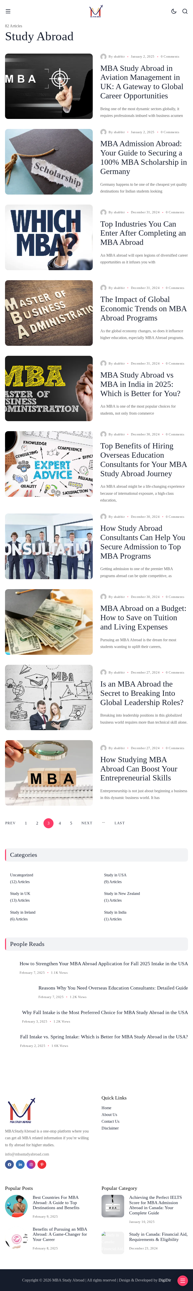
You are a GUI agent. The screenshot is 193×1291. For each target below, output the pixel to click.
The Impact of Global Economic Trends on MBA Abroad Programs (143, 308)
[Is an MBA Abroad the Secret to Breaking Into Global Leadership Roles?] (49, 697)
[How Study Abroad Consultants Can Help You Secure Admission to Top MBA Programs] (49, 546)
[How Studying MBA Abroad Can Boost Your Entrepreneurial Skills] (49, 773)
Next (86, 823)
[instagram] (31, 1164)
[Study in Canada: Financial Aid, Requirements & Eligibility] (113, 1243)
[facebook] (9, 1164)
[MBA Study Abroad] (96, 11)
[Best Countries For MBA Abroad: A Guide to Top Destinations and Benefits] (16, 1206)
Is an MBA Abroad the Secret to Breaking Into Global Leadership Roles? (141, 693)
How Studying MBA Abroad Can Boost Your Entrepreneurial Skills (138, 768)
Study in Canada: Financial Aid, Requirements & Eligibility (158, 1237)
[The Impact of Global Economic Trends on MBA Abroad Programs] (49, 313)
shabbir (119, 56)
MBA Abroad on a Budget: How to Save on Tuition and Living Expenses (143, 617)
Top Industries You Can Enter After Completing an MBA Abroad (143, 233)
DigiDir (165, 1280)
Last (120, 823)
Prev (10, 823)
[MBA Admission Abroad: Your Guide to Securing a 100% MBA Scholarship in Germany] (49, 162)
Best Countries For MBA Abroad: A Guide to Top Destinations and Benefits (56, 1202)
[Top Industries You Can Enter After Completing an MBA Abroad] (49, 237)
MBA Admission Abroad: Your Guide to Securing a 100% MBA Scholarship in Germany (143, 157)
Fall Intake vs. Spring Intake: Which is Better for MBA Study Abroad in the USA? (104, 1036)
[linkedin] (20, 1164)
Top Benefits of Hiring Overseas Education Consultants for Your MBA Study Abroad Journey (143, 459)
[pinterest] (41, 1164)
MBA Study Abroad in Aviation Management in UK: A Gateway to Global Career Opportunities (141, 82)
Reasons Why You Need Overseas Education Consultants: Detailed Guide (113, 988)
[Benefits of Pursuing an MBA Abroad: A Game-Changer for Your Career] (16, 1238)
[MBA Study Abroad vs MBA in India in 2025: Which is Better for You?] (49, 388)
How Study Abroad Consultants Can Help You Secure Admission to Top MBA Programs (142, 542)
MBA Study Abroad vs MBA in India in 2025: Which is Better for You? (140, 384)
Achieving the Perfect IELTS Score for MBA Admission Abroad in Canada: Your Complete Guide (155, 1205)
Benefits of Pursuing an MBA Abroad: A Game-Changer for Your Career (60, 1234)
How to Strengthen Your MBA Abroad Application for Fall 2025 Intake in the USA (104, 963)
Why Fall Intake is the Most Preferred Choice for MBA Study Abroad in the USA (105, 1012)
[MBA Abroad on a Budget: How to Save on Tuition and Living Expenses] (49, 622)
